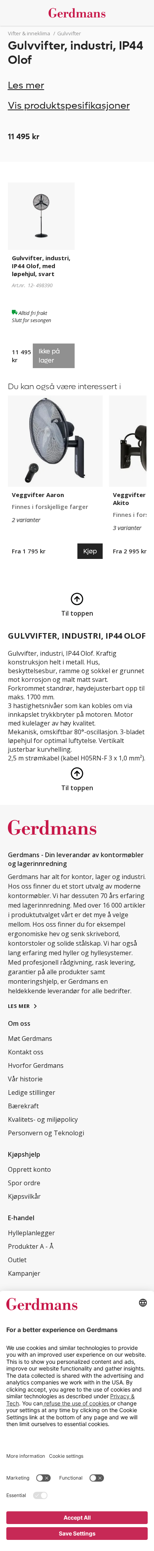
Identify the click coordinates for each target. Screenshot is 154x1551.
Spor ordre (24, 1183)
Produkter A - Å (30, 1246)
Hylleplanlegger (31, 1233)
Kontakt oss (25, 1052)
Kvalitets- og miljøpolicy (43, 1119)
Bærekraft (23, 1106)
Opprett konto (29, 1169)
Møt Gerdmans (30, 1038)
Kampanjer (24, 1273)
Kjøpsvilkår (24, 1196)
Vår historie (25, 1079)
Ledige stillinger (31, 1092)
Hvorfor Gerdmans (36, 1065)
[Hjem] (77, 13)
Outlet (17, 1259)
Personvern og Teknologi (46, 1133)
